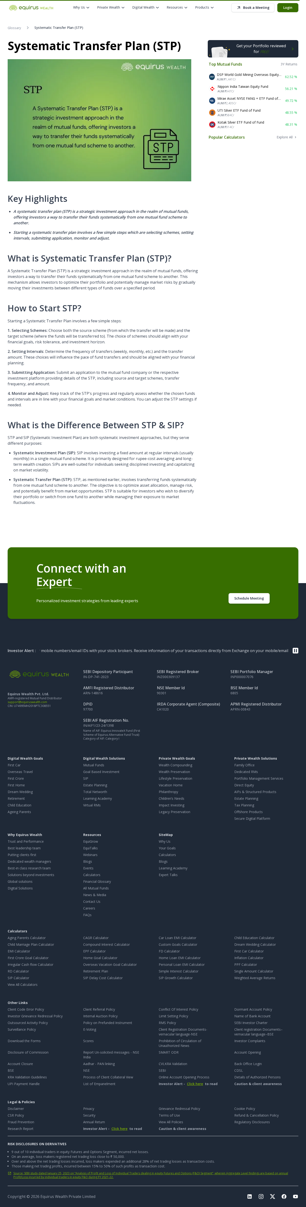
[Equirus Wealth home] (31, 7)
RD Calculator (18, 971)
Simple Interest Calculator (178, 971)
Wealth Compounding (175, 765)
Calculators (91, 875)
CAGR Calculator (96, 937)
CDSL (238, 1070)
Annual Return (94, 1122)
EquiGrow (90, 841)
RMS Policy (167, 1022)
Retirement (16, 798)
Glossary (14, 28)
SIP (85, 778)
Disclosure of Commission (28, 1052)
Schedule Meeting (249, 598)
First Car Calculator (249, 951)
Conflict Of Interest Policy (178, 1009)
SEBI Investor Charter (251, 1022)
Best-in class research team (29, 868)
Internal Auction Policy (100, 1016)
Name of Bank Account (252, 1016)
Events (88, 868)
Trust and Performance (26, 841)
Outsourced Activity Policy (28, 1022)
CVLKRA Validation (173, 1063)
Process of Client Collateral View (108, 1077)
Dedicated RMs (246, 771)
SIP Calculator (18, 978)
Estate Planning (95, 785)
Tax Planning (244, 805)
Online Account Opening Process (184, 1077)
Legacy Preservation (174, 812)
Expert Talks (168, 875)
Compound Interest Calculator (106, 944)
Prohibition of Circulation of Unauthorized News (180, 1043)
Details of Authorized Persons (257, 1077)
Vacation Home (171, 785)
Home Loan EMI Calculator (180, 958)
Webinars (90, 854)
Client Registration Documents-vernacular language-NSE (183, 1031)
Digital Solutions (20, 888)
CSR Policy (16, 1115)
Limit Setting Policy (173, 1016)
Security (89, 1115)
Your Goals (167, 848)
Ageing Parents (19, 812)
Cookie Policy (244, 1108)
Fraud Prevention (21, 1122)
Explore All (285, 137)
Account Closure (20, 1063)
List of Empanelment (99, 1084)
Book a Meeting (256, 7)
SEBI (162, 1070)
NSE (86, 1070)
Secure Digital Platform (252, 818)
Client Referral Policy (99, 1009)
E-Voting (89, 1029)
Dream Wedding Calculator (255, 944)
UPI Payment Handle (24, 1084)
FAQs (87, 915)
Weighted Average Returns (254, 978)
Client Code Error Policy (26, 1009)
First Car (14, 765)
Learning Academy (97, 798)
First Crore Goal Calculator (28, 958)
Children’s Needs (171, 798)
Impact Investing (171, 805)
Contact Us (91, 901)
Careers (89, 908)
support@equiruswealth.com (27, 702)
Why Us (164, 841)
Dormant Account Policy (253, 1009)
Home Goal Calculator (100, 958)
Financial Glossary (97, 881)
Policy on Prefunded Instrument (107, 1022)
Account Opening (247, 1052)
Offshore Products (248, 812)
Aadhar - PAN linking (99, 1063)
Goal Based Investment (101, 771)
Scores (88, 1041)
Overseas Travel (20, 771)
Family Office (244, 765)
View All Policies (171, 1122)
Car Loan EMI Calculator (177, 937)
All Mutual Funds (96, 888)
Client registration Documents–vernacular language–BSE (258, 1031)
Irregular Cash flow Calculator (30, 964)
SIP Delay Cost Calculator (103, 978)
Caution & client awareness (258, 1084)
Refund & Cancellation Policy (256, 1115)
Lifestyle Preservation (175, 778)
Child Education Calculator (254, 937)
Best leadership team (24, 848)
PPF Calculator (245, 964)
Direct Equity (244, 785)
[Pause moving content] (295, 650)
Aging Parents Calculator (27, 937)
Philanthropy (168, 791)
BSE (11, 1070)
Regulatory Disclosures (252, 1122)
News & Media (94, 895)
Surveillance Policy (22, 1029)
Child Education (19, 805)
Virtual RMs (92, 805)
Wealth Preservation (174, 771)
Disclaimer (16, 1108)
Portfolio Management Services (258, 778)
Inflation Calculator (248, 958)
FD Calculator (169, 951)
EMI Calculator (19, 951)
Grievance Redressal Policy (179, 1108)
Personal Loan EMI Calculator (182, 964)
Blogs (87, 861)
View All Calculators (23, 984)
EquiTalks (90, 848)
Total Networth (95, 791)
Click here (195, 1084)
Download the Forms (24, 1041)
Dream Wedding (20, 791)
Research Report (20, 1128)
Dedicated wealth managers (29, 861)
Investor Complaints (249, 1041)
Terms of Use (169, 1115)
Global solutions (20, 881)
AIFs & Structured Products (255, 791)
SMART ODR (169, 1052)
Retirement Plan (95, 971)
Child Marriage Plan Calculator (31, 944)
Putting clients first (22, 854)
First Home (16, 785)
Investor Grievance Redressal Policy (35, 1016)
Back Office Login (248, 1063)
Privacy (88, 1108)
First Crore (16, 778)
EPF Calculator (94, 951)
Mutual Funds (93, 765)
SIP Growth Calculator (176, 978)
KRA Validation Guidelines (27, 1077)
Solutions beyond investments (31, 875)
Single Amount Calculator (253, 971)
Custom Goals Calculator (178, 944)
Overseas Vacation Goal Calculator (110, 964)
